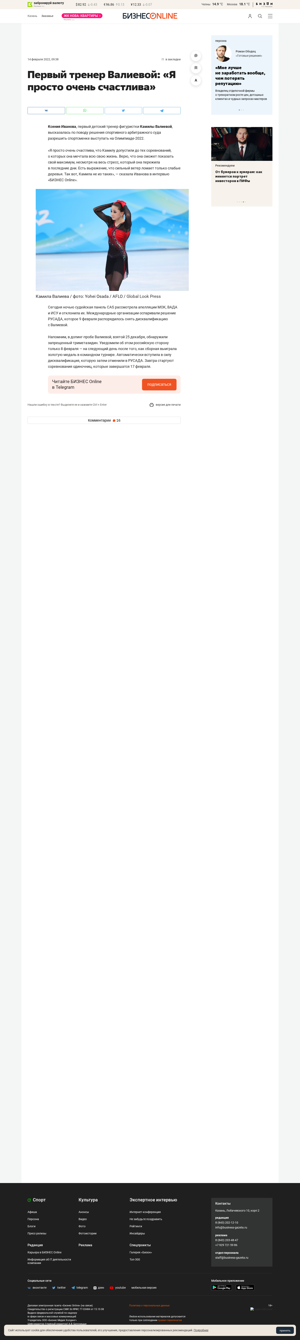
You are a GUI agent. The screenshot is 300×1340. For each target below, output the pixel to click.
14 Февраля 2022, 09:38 (43, 59)
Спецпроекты (140, 1245)
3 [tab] (243, 109)
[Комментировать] (196, 56)
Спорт (39, 1199)
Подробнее (201, 1330)
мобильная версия (144, 1287)
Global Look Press (144, 296)
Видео (83, 1219)
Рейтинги (136, 1226)
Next (268, 110)
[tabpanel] (241, 73)
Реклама (85, 1245)
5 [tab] (245, 201)
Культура (88, 1199)
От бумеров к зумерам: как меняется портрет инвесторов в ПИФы (238, 176)
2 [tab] (241, 109)
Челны (205, 4)
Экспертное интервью (153, 1199)
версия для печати (168, 404)
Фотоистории (88, 1233)
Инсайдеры (137, 1233)
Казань (32, 16)
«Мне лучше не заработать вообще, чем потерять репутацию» (240, 75)
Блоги (32, 1226)
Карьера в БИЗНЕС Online (44, 1252)
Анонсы (84, 1212)
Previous (217, 110)
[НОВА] (82, 17)
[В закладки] (196, 68)
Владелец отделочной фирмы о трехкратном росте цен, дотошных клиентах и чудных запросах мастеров (241, 95)
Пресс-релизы (37, 1233)
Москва (232, 4)
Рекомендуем (225, 165)
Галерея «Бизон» (141, 1252)
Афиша (32, 1212)
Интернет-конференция (145, 1212)
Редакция (35, 1245)
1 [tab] (239, 109)
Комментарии (104, 420)
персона (221, 40)
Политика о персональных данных (149, 1305)
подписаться (159, 384)
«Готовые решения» (249, 55)
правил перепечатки (170, 1320)
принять (285, 1330)
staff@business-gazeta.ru (231, 1257)
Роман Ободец (246, 51)
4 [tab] (243, 201)
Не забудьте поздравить (146, 1219)
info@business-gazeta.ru (231, 1227)
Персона (33, 1219)
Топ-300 (135, 1259)
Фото (82, 1226)
